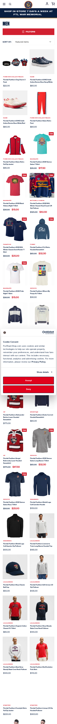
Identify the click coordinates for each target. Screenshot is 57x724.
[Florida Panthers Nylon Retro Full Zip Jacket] (15, 144)
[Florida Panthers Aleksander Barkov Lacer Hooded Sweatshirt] (15, 396)
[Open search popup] (10, 4)
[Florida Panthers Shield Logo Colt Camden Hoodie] (42, 484)
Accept (28, 380)
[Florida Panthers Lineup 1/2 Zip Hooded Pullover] (42, 690)
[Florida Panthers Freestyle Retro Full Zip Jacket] (15, 690)
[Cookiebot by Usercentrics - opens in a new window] (42, 332)
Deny (28, 389)
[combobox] (33, 41)
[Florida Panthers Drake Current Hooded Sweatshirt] (42, 396)
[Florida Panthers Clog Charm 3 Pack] (15, 61)
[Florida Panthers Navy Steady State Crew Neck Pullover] (42, 608)
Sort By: (7, 42)
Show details (43, 372)
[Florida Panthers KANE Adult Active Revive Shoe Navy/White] (42, 61)
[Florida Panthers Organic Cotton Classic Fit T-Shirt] (15, 608)
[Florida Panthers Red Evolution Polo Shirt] (42, 649)
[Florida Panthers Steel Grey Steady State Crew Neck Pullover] (15, 649)
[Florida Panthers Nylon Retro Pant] (42, 102)
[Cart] (53, 4)
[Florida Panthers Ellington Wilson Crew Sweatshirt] (42, 314)
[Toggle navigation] (4, 4)
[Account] (47, 4)
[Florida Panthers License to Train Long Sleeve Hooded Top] (42, 525)
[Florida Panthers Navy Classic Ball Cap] (15, 566)
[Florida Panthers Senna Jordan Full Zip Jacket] (15, 314)
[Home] (28, 5)
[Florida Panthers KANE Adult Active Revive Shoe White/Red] (15, 102)
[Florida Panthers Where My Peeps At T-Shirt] (42, 273)
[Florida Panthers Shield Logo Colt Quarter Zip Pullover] (15, 525)
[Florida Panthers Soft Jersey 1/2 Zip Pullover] (42, 566)
